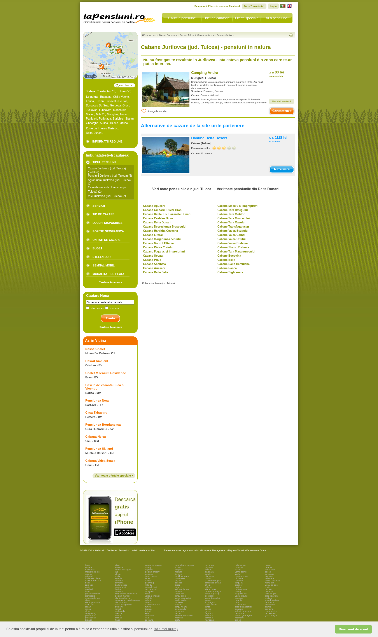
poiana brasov (152, 572)
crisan (88, 607)
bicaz (177, 585)
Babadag (105, 96)
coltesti (208, 587)
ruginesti (239, 617)
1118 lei (278, 139)
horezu (148, 602)
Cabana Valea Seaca (100, 460)
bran (87, 565)
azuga (208, 609)
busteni (118, 607)
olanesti (269, 591)
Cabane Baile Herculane (233, 264)
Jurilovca (91, 109)
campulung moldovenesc (127, 600)
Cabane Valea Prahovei (232, 243)
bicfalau (239, 578)
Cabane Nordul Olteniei (159, 243)
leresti (148, 611)
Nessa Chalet (95, 349)
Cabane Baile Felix (155, 272)
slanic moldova (122, 598)
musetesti (270, 604)
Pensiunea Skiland (99, 448)
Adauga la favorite (156, 111)
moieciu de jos (92, 572)
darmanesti (240, 604)
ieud (147, 617)
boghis (238, 600)
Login (273, 6)
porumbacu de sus (184, 565)
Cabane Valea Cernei (231, 234)
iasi (116, 572)
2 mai (177, 567)
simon (208, 569)
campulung (90, 613)
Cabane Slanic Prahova (233, 247)
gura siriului (180, 609)
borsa (118, 615)
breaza (88, 620)
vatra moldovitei (183, 598)
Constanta (103, 91)
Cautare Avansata (110, 282)
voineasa (179, 593)
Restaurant (97, 308)
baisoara (209, 572)
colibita (148, 598)
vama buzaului (212, 598)
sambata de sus (93, 580)
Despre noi (200, 6)
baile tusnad (121, 585)
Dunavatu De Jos (116, 101)
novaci (178, 591)
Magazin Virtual (236, 550)
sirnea (238, 620)
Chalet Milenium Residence (105, 373)
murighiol (149, 591)
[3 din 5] (224, 148)
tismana (209, 617)
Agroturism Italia (190, 550)
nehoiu (268, 567)
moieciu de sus (92, 598)
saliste (148, 580)
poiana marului (122, 596)
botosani (149, 615)
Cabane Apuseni (154, 205)
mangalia (269, 582)
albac (88, 611)
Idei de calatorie (217, 18)
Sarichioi (118, 118)
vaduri (238, 574)
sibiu (87, 600)
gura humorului (92, 593)
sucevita (149, 620)
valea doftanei (152, 596)
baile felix (89, 569)
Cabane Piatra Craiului (158, 247)
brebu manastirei (243, 607)
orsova (118, 613)
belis (87, 582)
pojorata (209, 567)
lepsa (147, 578)
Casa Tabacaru (96, 412)
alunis (268, 607)
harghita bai (241, 593)
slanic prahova (92, 602)
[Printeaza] (291, 35)
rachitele (179, 617)
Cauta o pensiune (182, 18)
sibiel (117, 565)
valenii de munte (243, 611)
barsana (239, 567)
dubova (149, 574)
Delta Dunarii (94, 132)
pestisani (209, 596)
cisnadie (239, 609)
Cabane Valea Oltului (231, 239)
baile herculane (93, 578)
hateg (148, 567)
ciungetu (209, 576)
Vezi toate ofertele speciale (113, 475)
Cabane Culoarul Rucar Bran (162, 210)
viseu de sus (271, 585)
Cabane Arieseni (154, 268)
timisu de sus (241, 576)
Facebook (234, 6)
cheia (118, 574)
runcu (148, 607)
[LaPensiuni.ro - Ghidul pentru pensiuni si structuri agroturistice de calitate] (120, 17)
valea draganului (123, 604)
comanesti (180, 578)
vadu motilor (181, 600)
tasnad (118, 617)
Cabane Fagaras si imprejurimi (164, 251)
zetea (208, 600)
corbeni (118, 591)
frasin (118, 620)
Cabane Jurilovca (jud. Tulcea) (158, 283)
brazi (147, 593)
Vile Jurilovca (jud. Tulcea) (105, 196)
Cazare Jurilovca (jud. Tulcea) (107, 168)
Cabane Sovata (153, 255)
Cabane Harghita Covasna (160, 230)
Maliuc (90, 114)
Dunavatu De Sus (97, 105)
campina (269, 609)
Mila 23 (100, 114)
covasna (119, 582)
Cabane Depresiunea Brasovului (164, 226)
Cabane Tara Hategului (232, 210)
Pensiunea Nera (97, 400)
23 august (210, 602)
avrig (117, 576)
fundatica (269, 602)
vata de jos (270, 593)
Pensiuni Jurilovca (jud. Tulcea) (108, 175)
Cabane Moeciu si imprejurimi (237, 205)
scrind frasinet (272, 600)
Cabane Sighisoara (230, 272)
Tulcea (121, 91)
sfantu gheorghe (243, 615)
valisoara (269, 578)
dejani (178, 580)
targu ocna (180, 596)
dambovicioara (152, 604)
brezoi (268, 565)
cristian (268, 598)
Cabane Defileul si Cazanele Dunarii (167, 214)
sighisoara (90, 596)
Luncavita (105, 109)
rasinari (178, 572)
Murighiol (112, 114)
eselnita (119, 567)
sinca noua (210, 589)
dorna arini (120, 587)
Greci (125, 105)
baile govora (241, 589)
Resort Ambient (96, 361)
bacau (238, 569)
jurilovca (209, 615)
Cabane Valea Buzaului (232, 230)
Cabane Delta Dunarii (157, 222)
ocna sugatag (212, 593)
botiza (118, 589)
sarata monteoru (153, 565)
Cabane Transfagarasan (233, 226)
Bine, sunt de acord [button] (353, 629)
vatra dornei (241, 572)
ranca (88, 609)
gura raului (90, 617)
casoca (178, 582)
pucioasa (269, 574)
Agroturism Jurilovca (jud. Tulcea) (109, 180)
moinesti (179, 602)
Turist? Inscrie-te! (254, 6)
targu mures (151, 576)
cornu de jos (271, 611)
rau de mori (150, 589)
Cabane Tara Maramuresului (236, 251)
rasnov (88, 574)
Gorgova (115, 105)
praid (87, 587)
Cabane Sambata (154, 264)
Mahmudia (119, 109)
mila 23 (148, 585)
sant (147, 613)
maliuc (238, 587)
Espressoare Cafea (256, 550)
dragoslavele (271, 596)
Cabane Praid (152, 259)
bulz (237, 602)
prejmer (238, 585)
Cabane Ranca (227, 268)
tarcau (178, 613)
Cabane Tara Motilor (231, 214)
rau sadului (270, 613)
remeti (118, 609)
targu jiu (239, 582)
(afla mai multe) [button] (166, 629)
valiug (238, 591)
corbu (208, 578)
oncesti (268, 589)
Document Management (213, 550)
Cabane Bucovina (229, 255)
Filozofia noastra (218, 6)
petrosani (89, 615)
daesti (208, 611)
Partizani (91, 118)
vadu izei (89, 604)
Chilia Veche (121, 96)
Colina (90, 101)
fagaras (209, 613)
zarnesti (89, 585)
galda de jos (271, 615)
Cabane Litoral (153, 234)
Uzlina (124, 123)
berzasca (239, 613)
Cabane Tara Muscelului (233, 218)
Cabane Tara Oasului (231, 222)
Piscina (114, 308)
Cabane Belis (226, 259)
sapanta (149, 569)
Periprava (105, 118)
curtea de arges (123, 569)
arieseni (89, 576)
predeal (89, 589)
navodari (209, 620)
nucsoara (209, 565)
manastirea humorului (126, 593)
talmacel (269, 576)
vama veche (211, 604)
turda (207, 607)
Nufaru (124, 114)
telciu (267, 587)
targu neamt (181, 607)
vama (88, 591)
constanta (270, 569)
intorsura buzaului (184, 615)
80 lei (276, 73)
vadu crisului (241, 596)
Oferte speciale (247, 18)
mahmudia (120, 611)
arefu (177, 620)
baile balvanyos (213, 580)
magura (179, 569)
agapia (118, 578)
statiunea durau (213, 582)
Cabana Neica (95, 436)
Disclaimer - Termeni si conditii (122, 550)
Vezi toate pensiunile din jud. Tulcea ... (183, 189)
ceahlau (239, 598)
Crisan (100, 101)
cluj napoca (121, 602)
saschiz (178, 604)
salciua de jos (182, 589)
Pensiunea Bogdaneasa (103, 424)
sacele (268, 572)
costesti (239, 580)
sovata (88, 567)
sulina (148, 600)
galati (207, 574)
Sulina (104, 123)
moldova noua (182, 576)
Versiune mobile (146, 550)
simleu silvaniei (272, 580)
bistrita (148, 609)
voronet (119, 580)
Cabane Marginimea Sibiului (162, 239)
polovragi (149, 582)
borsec (178, 574)
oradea (178, 587)
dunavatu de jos (213, 591)
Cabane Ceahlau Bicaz (158, 218)
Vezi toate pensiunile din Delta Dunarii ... (250, 189)
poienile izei (151, 587)
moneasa (179, 611)
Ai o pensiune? (277, 18)
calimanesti (240, 565)
